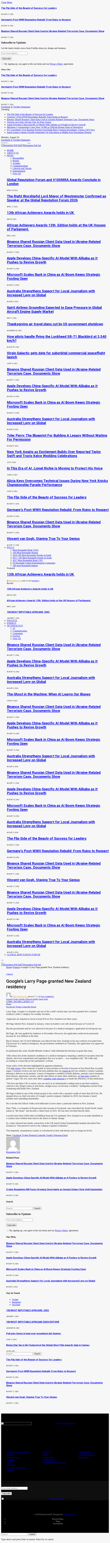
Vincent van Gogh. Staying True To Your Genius (29, 122)
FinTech (16, 636)
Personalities (18, 158)
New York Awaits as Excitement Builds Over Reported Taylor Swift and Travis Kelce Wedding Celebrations (54, 454)
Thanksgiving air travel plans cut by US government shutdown (55, 324)
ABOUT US (13, 153)
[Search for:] (19, 1208)
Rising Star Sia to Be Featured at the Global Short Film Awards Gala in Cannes (48, 1345)
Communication (20, 631)
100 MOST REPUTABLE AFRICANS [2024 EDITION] (32, 1322)
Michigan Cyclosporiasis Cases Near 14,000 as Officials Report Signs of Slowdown (45, 127)
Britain (35, 581)
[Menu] (2, 960)
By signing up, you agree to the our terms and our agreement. (39, 64)
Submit (32, 1534)
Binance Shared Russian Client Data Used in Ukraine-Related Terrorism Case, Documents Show (52, 31)
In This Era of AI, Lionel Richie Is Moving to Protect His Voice (55, 468)
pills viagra (16, 1068)
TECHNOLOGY (15, 625)
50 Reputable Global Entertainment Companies (34, 563)
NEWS (10, 155)
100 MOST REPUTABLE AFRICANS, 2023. (28, 612)
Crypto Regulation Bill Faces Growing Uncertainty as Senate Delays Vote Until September (54, 1189)
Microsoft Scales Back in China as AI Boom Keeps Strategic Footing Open (46, 1269)
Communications (20, 166)
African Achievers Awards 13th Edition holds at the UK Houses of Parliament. (49, 600)
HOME (10, 150)
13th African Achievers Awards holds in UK (41, 213)
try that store (83, 1076)
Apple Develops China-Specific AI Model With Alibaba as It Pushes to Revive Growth (46, 124)
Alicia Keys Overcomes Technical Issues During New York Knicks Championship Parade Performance (57, 483)
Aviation (16, 163)
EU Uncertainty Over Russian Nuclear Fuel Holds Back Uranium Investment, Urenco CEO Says (51, 130)
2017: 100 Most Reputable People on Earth (32, 558)
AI (14, 628)
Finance (9, 974)
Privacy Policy (56, 64)
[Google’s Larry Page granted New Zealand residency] (20, 1001)
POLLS (10, 547)
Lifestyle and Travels (22, 168)
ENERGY (11, 623)
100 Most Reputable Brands (25, 552)
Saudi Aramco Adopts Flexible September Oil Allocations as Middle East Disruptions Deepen (49, 132)
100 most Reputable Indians (25, 565)
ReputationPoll (69, 1514)
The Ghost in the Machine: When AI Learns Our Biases (49, 694)
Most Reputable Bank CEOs (26, 550)
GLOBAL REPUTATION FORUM (23, 954)
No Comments (48, 997)
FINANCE (12, 620)
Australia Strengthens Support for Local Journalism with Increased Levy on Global (50, 1280)
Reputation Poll (15, 581)
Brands (16, 160)
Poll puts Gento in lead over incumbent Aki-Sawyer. (33, 1333)
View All (17, 173)
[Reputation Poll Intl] (21, 145)
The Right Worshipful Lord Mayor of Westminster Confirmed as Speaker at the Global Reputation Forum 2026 (56, 198)
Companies (18, 633)
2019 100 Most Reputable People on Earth (32, 555)
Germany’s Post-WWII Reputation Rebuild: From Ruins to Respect (36, 19)
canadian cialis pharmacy (54, 1078)
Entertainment (19, 171)
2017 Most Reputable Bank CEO (28, 560)
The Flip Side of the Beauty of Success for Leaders (29, 8)
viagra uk (66, 1071)
